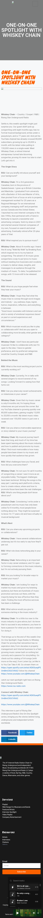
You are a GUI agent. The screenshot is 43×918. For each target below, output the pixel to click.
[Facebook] (5, 783)
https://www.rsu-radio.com (13, 686)
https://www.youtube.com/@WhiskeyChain (20, 674)
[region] (25, 895)
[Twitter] (10, 783)
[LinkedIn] (15, 783)
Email (4, 861)
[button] (9, 732)
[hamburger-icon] (35, 3)
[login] (5, 892)
